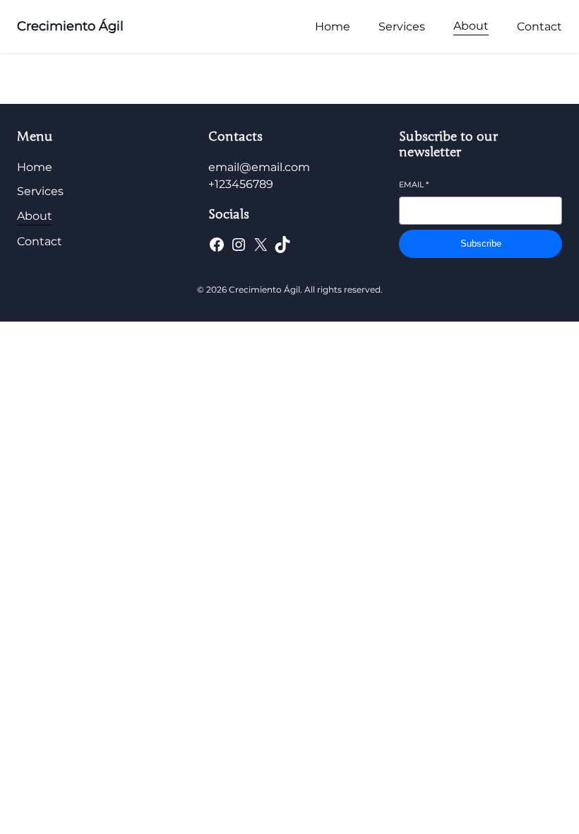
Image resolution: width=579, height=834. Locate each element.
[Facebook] (216, 244)
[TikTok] (282, 244)
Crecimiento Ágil (70, 26)
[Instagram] (238, 244)
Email (414, 184)
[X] (260, 244)
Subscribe (480, 243)
